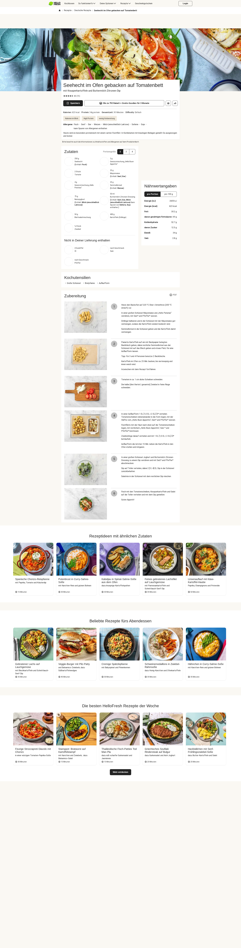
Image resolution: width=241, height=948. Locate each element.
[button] (99, 151)
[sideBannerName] (160, 161)
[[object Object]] (168, 103)
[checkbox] (64, 96)
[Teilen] (175, 103)
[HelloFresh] (54, 3)
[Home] (59, 10)
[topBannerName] (120, 21)
